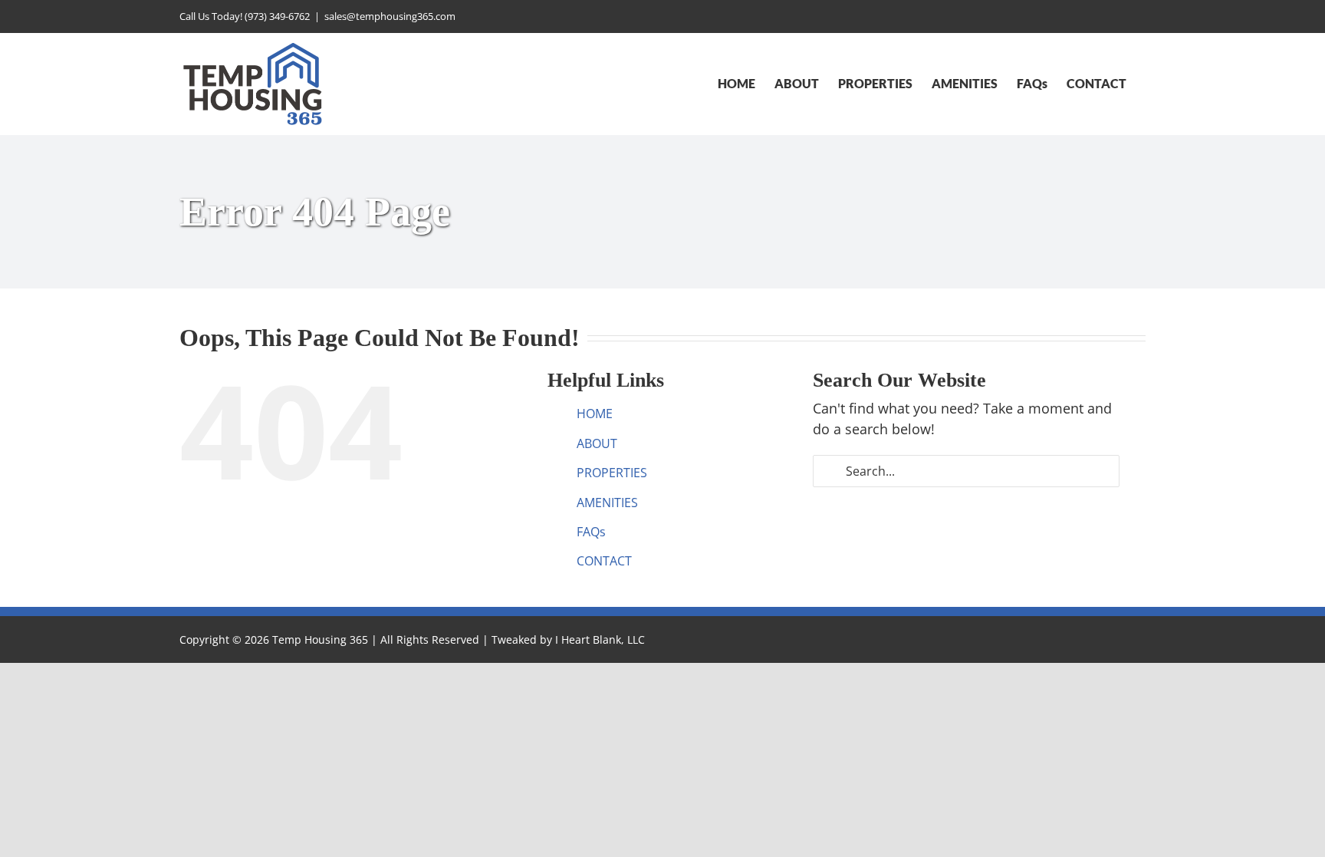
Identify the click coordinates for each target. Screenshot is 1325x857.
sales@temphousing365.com (389, 16)
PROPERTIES (612, 472)
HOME (595, 413)
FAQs (591, 531)
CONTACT (604, 560)
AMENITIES (607, 502)
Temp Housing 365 (320, 639)
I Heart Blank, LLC (600, 639)
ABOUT (597, 443)
